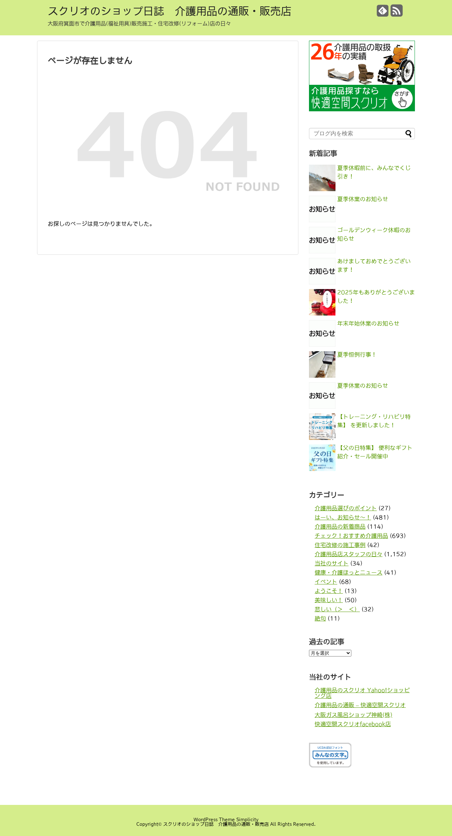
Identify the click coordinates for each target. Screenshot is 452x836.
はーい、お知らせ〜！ (343, 517)
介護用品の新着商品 (340, 526)
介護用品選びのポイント (346, 508)
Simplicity (247, 819)
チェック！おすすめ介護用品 (351, 535)
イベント (326, 581)
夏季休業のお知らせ (362, 199)
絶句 (320, 618)
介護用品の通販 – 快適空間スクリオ (360, 705)
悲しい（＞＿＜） (337, 609)
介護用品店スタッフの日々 (348, 554)
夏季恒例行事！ (357, 354)
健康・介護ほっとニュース (348, 572)
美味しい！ (329, 600)
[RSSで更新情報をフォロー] (397, 13)
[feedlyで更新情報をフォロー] (383, 13)
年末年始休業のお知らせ (368, 323)
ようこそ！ (329, 591)
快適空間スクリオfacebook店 (353, 724)
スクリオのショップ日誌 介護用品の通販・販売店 (169, 11)
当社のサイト (332, 563)
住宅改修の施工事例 (340, 545)
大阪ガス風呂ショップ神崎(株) (353, 715)
